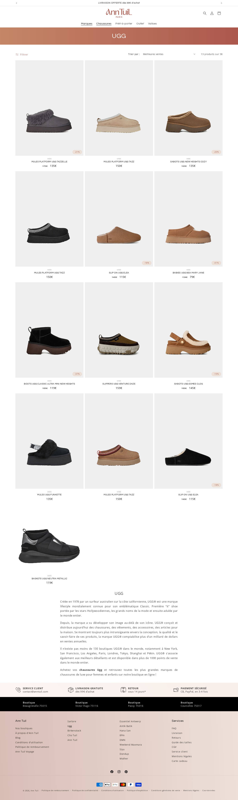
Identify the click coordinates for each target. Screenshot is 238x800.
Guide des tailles (182, 742)
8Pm (122, 735)
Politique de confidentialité (85, 790)
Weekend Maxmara (131, 744)
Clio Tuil (72, 735)
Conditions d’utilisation (112, 790)
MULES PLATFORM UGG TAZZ (119, 162)
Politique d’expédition (137, 790)
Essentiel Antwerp (130, 721)
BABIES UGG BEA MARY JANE (188, 273)
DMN (122, 739)
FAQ (174, 728)
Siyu (122, 749)
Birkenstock (74, 730)
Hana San (125, 730)
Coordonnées (208, 790)
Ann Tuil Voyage (24, 751)
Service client (179, 751)
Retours (176, 737)
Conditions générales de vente (165, 790)
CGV (174, 746)
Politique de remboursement (32, 746)
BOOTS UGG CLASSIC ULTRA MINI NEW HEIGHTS (49, 384)
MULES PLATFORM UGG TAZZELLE (50, 162)
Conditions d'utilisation (29, 742)
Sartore (72, 721)
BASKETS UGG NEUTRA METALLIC (49, 579)
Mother (124, 758)
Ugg (70, 726)
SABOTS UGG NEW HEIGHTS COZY (188, 162)
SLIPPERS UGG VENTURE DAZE (118, 384)
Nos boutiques (24, 728)
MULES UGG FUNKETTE (49, 495)
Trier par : (134, 54)
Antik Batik (126, 726)
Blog (17, 737)
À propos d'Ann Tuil (27, 733)
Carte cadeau (179, 760)
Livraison (177, 733)
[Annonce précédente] (16, 3)
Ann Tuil (72, 739)
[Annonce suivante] (221, 3)
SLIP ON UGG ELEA (119, 273)
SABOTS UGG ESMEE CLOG (188, 384)
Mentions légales (182, 756)
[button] (204, 13)
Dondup (124, 753)
